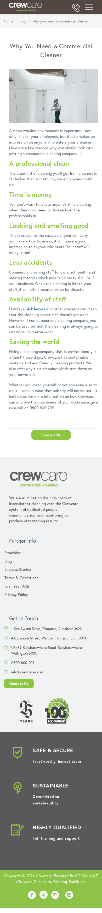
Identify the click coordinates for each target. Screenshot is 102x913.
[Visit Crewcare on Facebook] (31, 896)
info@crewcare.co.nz (27, 671)
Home (8, 21)
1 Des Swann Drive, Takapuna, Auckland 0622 (46, 628)
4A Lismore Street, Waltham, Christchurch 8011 (48, 638)
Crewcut (25, 881)
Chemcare (42, 881)
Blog (22, 21)
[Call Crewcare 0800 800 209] (76, 8)
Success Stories (17, 569)
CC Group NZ (86, 875)
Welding (60, 881)
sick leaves (35, 308)
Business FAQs (17, 586)
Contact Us (51, 434)
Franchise (12, 552)
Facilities (76, 881)
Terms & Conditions (21, 577)
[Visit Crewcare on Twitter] (43, 895)
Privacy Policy (16, 594)
